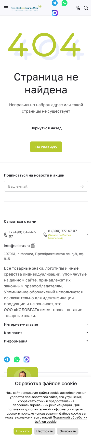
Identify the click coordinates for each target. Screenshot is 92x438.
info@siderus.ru (17, 245)
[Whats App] (64, 3)
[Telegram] (55, 3)
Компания (13, 332)
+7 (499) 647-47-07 (22, 234)
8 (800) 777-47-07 (62, 231)
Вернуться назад (46, 128)
